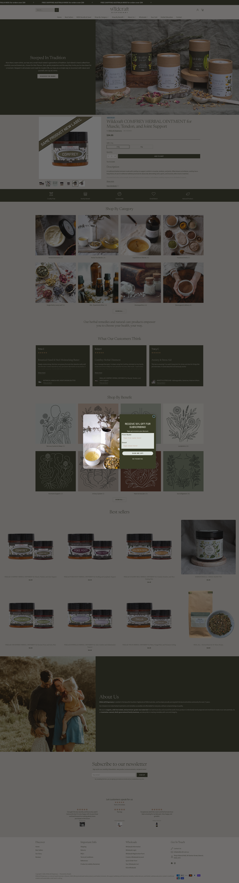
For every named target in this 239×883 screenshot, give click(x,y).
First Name (126, 435)
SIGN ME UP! (137, 453)
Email (124, 442)
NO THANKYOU (137, 459)
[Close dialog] (154, 416)
